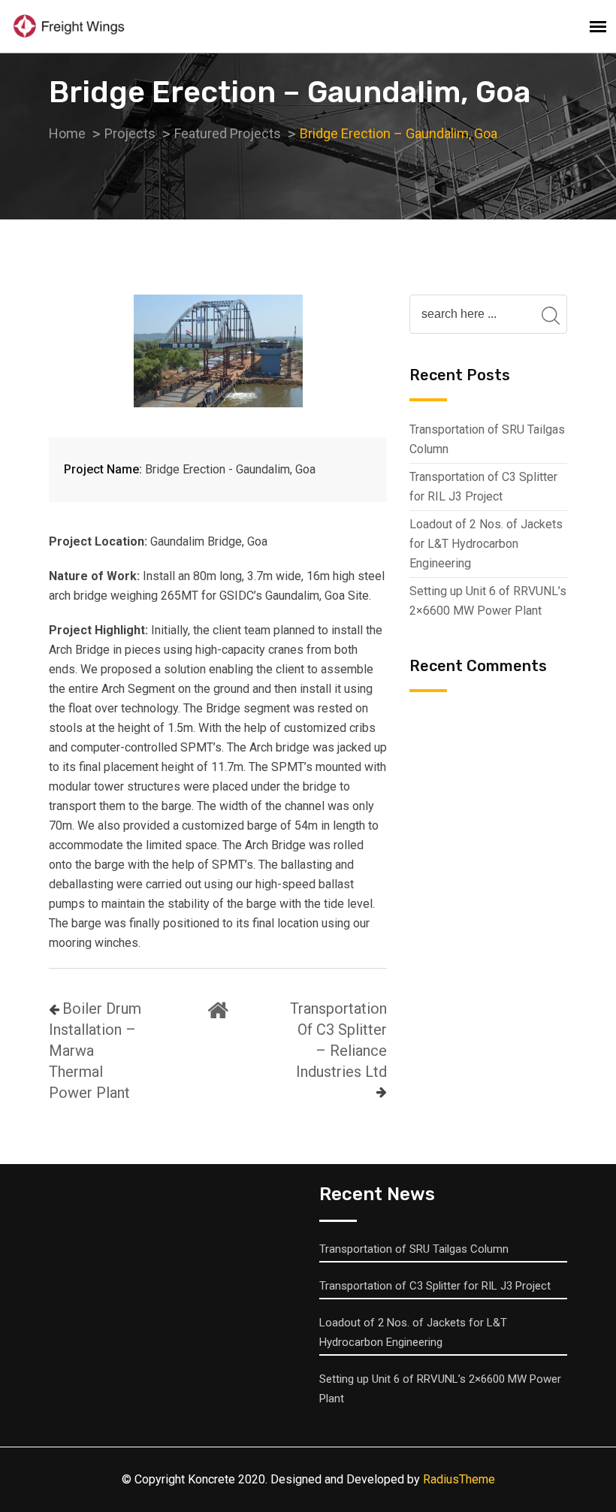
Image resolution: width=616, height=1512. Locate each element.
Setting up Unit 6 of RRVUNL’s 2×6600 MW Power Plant (487, 601)
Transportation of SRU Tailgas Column (487, 439)
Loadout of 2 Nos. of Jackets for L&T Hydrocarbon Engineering (486, 543)
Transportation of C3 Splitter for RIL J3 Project (483, 486)
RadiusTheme (459, 1479)
